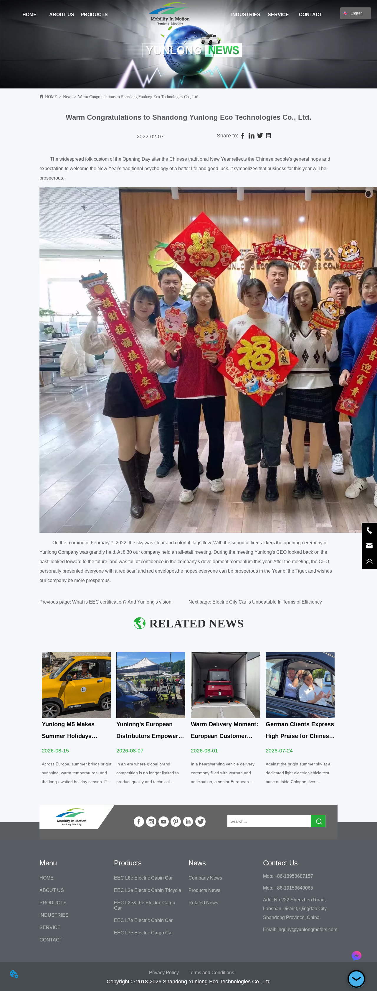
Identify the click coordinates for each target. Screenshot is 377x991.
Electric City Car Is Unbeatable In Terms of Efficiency (267, 601)
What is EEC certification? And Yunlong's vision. (122, 601)
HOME (51, 97)
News (67, 97)
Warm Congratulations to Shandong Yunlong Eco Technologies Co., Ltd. (138, 97)
